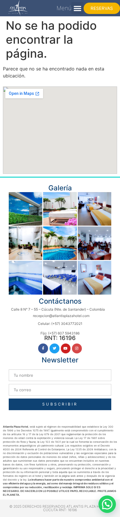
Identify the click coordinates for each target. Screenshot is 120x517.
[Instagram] (77, 348)
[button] (77, 8)
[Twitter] (54, 348)
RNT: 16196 (60, 337)
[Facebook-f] (43, 348)
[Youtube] (66, 348)
